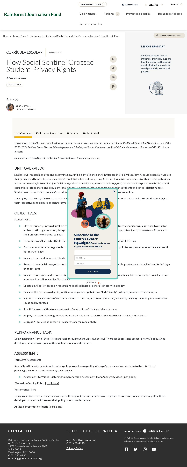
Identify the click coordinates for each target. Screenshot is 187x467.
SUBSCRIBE (93, 271)
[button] (92, 239)
